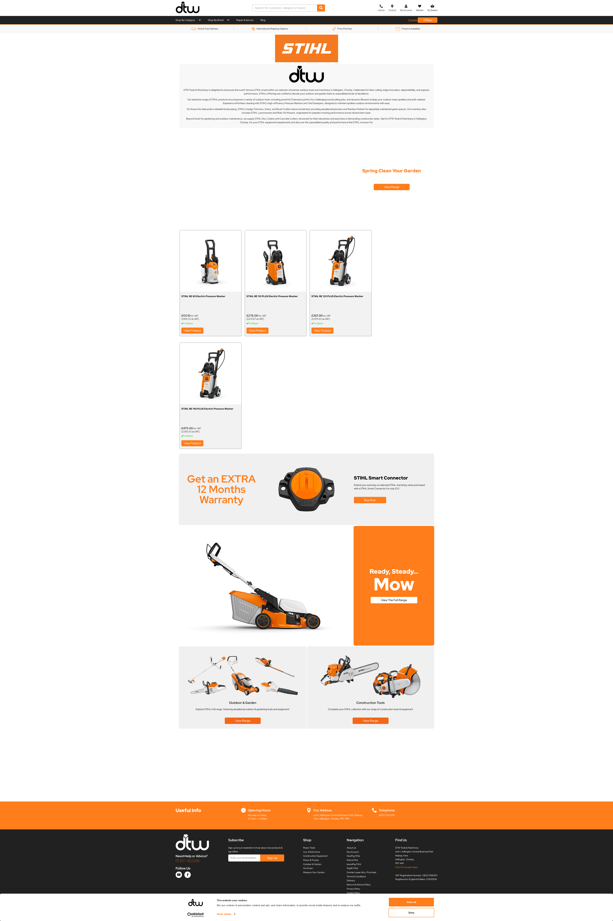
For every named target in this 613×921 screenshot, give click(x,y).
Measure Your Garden (314, 872)
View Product (192, 330)
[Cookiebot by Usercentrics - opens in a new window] (196, 914)
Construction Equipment (315, 855)
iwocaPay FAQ (354, 864)
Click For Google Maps (406, 867)
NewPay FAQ (353, 855)
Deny (411, 912)
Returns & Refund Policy (359, 884)
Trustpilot (413, 20)
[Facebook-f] (187, 875)
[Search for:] (285, 8)
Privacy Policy (353, 888)
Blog (263, 20)
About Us (351, 847)
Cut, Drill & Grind (311, 851)
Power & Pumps (311, 860)
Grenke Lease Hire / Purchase (361, 872)
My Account (353, 851)
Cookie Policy (353, 892)
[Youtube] (179, 875)
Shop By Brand (216, 20)
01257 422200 (387, 815)
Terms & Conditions (356, 876)
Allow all (411, 902)
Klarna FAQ (352, 860)
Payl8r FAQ (352, 868)
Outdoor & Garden (312, 864)
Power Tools (309, 847)
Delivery (351, 880)
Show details (224, 914)
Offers (427, 20)
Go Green (308, 868)
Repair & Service (245, 20)
